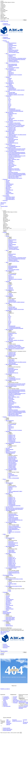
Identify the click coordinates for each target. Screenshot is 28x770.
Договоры (15, 702)
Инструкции (16, 700)
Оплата (14, 697)
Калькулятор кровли (10, 617)
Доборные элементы (10, 452)
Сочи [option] (2, 12)
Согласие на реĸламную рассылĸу (25, 721)
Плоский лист (9, 144)
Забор (7, 62)
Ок (20, 732)
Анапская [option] (3, 4)
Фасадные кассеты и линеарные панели (14, 126)
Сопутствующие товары (11, 151)
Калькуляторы (6, 195)
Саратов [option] (2, 14)
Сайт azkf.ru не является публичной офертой (8, 722)
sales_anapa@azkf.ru (5, 631)
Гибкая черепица (9, 86)
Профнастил (8, 95)
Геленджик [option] (3, 11)
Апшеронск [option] (3, 5)
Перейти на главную (5, 688)
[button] (14, 21)
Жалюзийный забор (10, 131)
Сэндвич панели (9, 121)
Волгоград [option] (3, 9)
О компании (6, 696)
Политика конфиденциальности (17, 720)
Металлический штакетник (12, 137)
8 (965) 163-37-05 (4, 21)
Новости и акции (5, 700)
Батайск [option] (2, 8)
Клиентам (5, 179)
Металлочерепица (10, 68)
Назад (7, 233)
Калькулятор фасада (10, 619)
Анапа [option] (2, 3)
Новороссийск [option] (4, 17)
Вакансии (5, 705)
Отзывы (5, 702)
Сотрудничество (6, 706)
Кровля (7, 41)
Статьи (4, 701)
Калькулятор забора (10, 618)
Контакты (5, 703)
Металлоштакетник (10, 537)
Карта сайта (15, 701)
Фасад (7, 53)
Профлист (8, 431)
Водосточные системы (11, 147)
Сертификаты (6, 697)
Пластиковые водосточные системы (14, 586)
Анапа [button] (2, 1)
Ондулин (8, 91)
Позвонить (5, 23)
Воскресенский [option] (4, 10)
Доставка (15, 696)
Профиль (8, 77)
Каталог (5, 40)
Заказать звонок (6, 24)
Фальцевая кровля (10, 82)
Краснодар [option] (3, 15)
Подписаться (21, 698)
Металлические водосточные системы (14, 578)
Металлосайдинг (9, 112)
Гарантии (15, 699)
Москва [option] (2, 16)
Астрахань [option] (3, 7)
